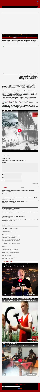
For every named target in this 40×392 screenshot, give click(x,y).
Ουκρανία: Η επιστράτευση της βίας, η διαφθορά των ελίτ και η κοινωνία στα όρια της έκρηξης (11, 240)
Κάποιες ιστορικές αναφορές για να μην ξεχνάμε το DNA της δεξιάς (13, 216)
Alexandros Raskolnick (6, 248)
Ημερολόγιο (20, 37)
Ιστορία (13, 199)
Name (3, 174)
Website (3, 180)
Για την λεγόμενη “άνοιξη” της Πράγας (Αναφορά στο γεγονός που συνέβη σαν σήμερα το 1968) (10, 230)
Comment (4, 162)
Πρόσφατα (5, 187)
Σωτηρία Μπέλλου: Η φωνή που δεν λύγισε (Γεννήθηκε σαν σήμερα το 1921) (15, 201)
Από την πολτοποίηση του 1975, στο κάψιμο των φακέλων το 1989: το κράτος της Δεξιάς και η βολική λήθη (10, 254)
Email (3, 177)
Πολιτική (9, 225)
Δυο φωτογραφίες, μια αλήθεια (7, 224)
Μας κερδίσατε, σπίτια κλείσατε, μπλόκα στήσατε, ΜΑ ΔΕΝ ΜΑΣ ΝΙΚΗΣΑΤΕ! (18, 298)
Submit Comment (35, 183)
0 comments (25, 37)
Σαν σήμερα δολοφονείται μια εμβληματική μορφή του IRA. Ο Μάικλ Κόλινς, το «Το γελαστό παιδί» (18, 190)
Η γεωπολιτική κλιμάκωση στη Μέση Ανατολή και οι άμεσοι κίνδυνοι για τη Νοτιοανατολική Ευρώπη (10, 249)
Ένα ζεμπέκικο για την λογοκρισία (9, 343)
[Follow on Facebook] (37, 1)
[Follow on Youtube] (37, 3)
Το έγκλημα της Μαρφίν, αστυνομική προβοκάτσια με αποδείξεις (16, 263)
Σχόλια (22, 187)
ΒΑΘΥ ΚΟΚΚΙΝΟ (4, 239)
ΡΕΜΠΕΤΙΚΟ (13, 202)
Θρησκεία (9, 221)
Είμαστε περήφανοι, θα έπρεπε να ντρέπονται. (10, 193)
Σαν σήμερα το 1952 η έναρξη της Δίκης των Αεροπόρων (11, 208)
